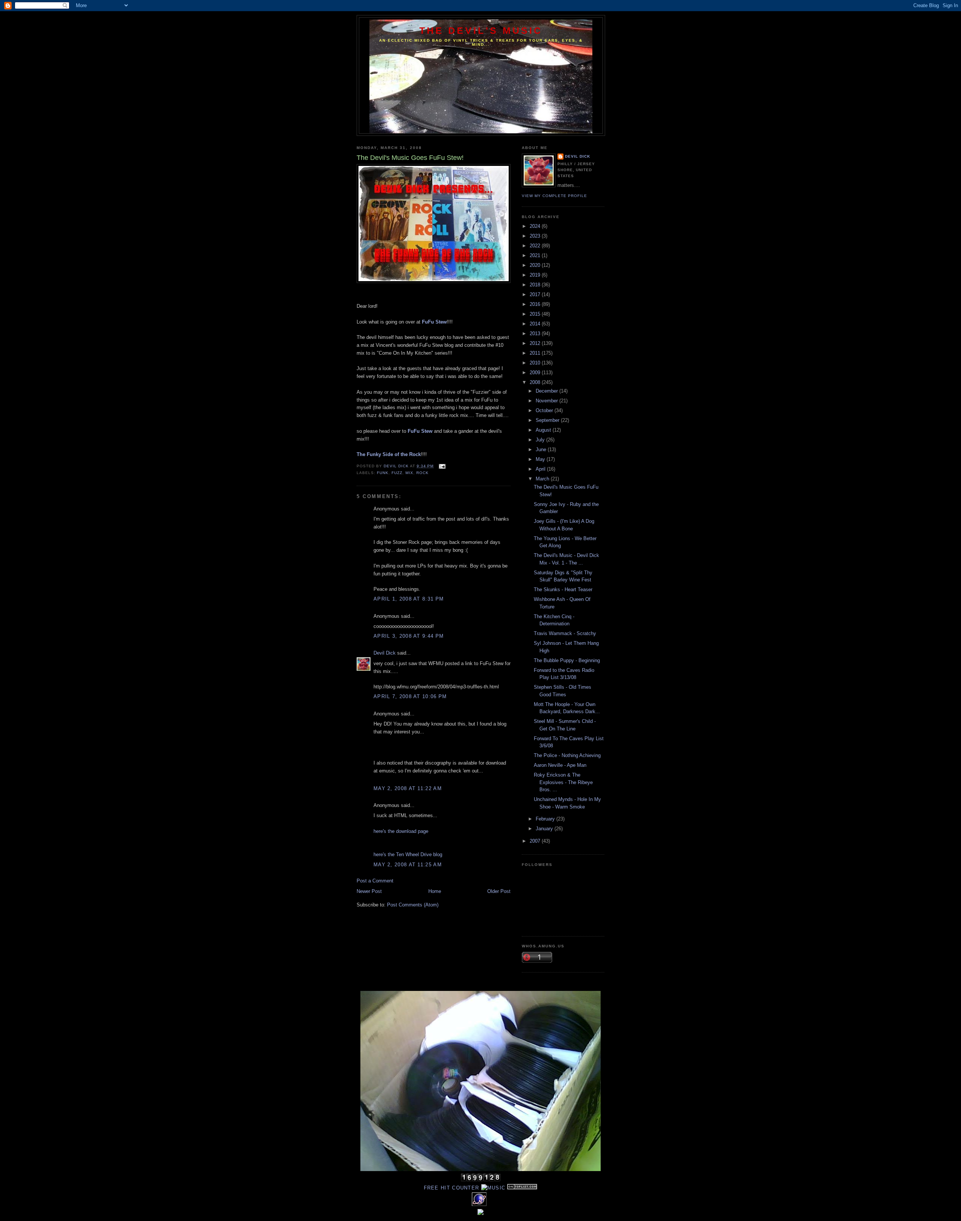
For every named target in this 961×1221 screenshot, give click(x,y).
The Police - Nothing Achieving (567, 755)
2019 (536, 275)
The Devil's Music (481, 30)
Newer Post (369, 891)
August (544, 430)
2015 (536, 314)
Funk (383, 473)
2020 (536, 265)
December (547, 391)
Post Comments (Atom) (412, 905)
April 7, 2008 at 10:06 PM (410, 696)
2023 (536, 236)
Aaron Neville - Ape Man (560, 765)
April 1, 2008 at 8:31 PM (409, 599)
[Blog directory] (522, 1188)
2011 (536, 353)
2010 (536, 363)
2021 (536, 255)
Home (434, 891)
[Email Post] (441, 466)
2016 (536, 304)
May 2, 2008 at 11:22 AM (408, 788)
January (545, 828)
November (547, 400)
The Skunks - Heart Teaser (563, 589)
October (545, 410)
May (541, 459)
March (543, 479)
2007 (536, 841)
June (542, 449)
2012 (536, 343)
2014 (536, 324)
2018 (536, 285)
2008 (536, 382)
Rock (422, 473)
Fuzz (397, 473)
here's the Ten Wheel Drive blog (408, 854)
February (546, 819)
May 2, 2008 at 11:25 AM (408, 864)
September (548, 420)
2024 (536, 226)
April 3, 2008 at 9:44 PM (409, 636)
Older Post (499, 891)
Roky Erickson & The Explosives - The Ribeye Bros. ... (563, 782)
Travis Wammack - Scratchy (565, 633)
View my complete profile (554, 196)
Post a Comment (375, 881)
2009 (536, 372)
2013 (536, 333)
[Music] (493, 1188)
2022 (536, 245)
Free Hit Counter (451, 1188)
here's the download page (401, 831)
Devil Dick (385, 653)
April (541, 469)
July (541, 440)
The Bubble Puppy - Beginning (567, 660)
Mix (409, 473)
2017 (536, 294)
